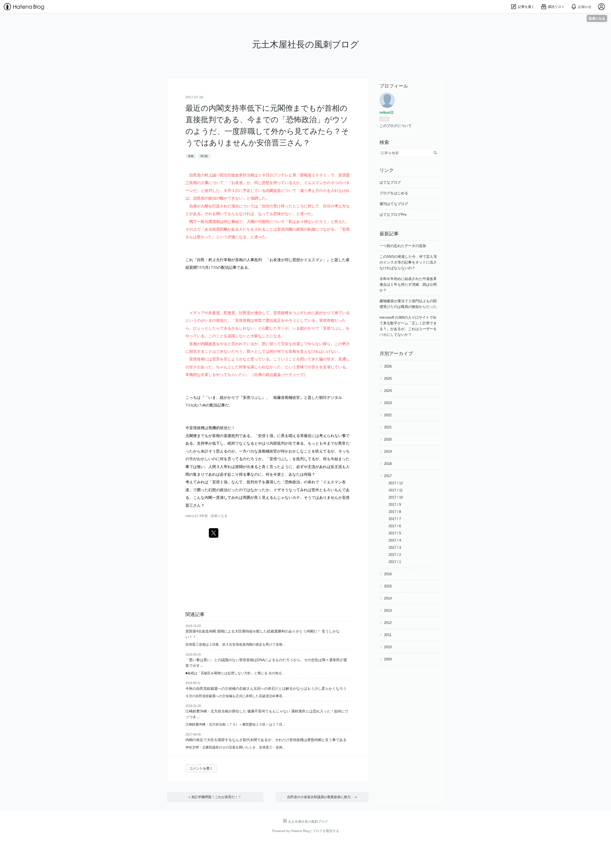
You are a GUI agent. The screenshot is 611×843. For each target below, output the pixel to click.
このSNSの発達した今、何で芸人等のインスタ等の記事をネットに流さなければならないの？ (408, 262)
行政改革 (235, 175)
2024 (388, 391)
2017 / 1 (395, 562)
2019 (388, 451)
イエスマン (313, 182)
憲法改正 (273, 320)
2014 (388, 598)
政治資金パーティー (283, 374)
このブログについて (395, 126)
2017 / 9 (395, 504)
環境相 (214, 221)
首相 (191, 156)
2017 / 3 (395, 547)
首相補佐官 (290, 397)
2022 (388, 415)
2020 (388, 439)
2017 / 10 (396, 497)
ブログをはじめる (393, 193)
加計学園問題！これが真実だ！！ (215, 797)
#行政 (204, 156)
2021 (388, 427)
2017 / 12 (396, 483)
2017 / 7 (395, 519)
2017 (388, 476)
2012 (388, 623)
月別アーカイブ (396, 353)
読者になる (597, 18)
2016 (388, 574)
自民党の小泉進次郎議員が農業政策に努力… (322, 797)
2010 (388, 647)
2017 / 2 (395, 555)
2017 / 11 (396, 490)
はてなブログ (390, 182)
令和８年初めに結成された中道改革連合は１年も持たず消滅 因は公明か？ (408, 284)
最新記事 (389, 233)
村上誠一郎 (214, 175)
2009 (388, 659)
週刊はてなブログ (393, 204)
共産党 (214, 312)
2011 (387, 635)
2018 (388, 464)
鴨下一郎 (197, 221)
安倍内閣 (284, 229)
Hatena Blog (300, 831)
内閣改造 (273, 190)
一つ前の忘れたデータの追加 (402, 246)
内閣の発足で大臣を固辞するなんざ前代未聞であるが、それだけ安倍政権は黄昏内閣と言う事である (266, 740)
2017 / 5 (395, 533)
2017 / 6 (395, 526)
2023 (388, 403)
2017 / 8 (395, 512)
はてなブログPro (392, 214)
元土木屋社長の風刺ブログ (305, 44)
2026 (388, 366)
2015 (388, 586)
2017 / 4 (395, 540)
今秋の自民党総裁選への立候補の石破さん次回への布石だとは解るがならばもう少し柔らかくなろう (266, 688)
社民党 (244, 312)
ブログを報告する (325, 831)
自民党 (195, 175)
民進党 (229, 312)
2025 (388, 378)
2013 (388, 610)
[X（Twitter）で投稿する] (213, 533)
